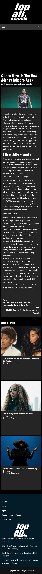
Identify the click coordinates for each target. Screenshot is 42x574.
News (4, 506)
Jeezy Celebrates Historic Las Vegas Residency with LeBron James (20, 561)
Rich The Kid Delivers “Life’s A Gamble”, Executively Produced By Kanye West (17, 302)
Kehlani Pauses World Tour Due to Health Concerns (18, 540)
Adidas (9, 134)
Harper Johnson (15, 363)
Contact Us (6, 519)
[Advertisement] (21, 52)
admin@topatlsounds (23, 84)
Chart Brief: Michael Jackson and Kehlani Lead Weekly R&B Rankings (19, 547)
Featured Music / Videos (11, 515)
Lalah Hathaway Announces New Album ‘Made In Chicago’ (20, 554)
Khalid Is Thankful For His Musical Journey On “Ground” (22, 310)
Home (4, 502)
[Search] (38, 27)
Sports (4, 510)
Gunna (28, 120)
